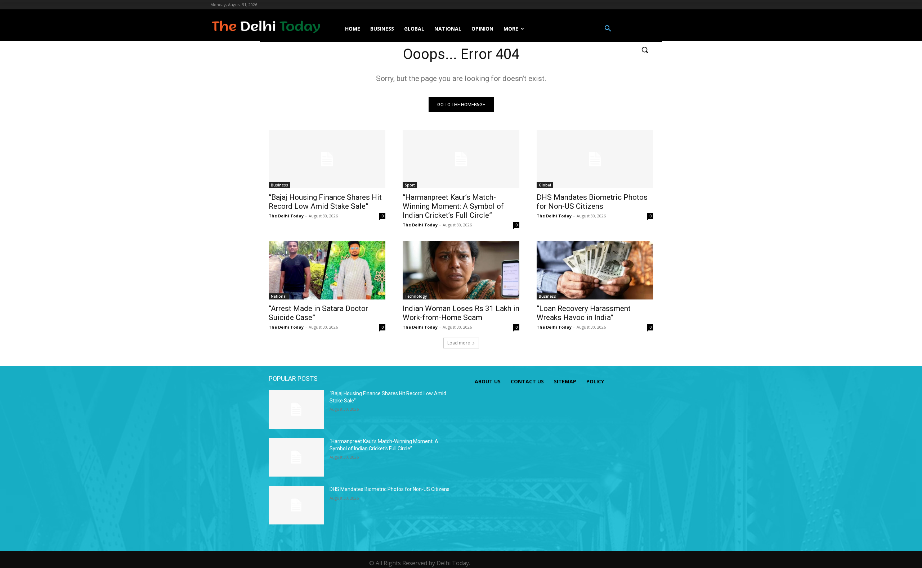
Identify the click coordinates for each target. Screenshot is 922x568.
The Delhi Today (286, 215)
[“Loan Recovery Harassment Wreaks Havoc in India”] (595, 270)
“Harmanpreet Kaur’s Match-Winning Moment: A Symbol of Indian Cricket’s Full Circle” (453, 206)
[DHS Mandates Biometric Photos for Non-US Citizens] (595, 159)
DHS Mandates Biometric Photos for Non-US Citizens (592, 202)
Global (545, 185)
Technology (416, 296)
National (279, 296)
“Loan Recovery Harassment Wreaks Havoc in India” (584, 313)
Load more (458, 343)
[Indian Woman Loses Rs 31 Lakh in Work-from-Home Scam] (461, 270)
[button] (608, 28)
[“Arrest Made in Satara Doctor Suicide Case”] (327, 270)
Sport (410, 185)
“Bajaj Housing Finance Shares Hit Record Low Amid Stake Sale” (325, 202)
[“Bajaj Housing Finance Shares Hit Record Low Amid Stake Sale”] (327, 159)
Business (279, 185)
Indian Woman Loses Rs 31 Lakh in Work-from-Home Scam (461, 313)
